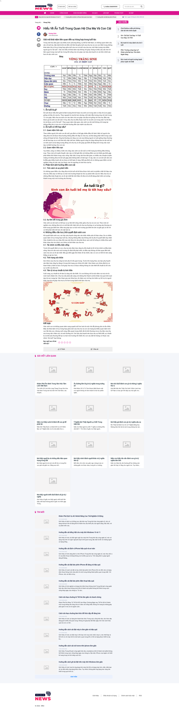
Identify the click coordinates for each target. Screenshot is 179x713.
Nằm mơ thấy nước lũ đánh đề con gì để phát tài (51, 423)
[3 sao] (65, 342)
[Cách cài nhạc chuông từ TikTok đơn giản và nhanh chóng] (46, 602)
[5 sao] (70, 342)
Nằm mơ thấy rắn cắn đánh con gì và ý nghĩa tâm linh (125, 459)
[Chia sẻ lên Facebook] (39, 34)
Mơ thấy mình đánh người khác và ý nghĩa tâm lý (89, 459)
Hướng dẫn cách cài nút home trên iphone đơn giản (77, 646)
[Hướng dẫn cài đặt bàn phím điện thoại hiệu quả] (46, 586)
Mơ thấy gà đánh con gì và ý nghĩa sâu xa (126, 422)
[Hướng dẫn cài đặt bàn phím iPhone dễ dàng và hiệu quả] (46, 570)
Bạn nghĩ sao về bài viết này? (49, 342)
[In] (39, 45)
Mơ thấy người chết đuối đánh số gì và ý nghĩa (51, 496)
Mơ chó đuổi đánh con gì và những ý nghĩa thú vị (126, 385)
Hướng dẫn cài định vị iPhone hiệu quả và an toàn (71, 17)
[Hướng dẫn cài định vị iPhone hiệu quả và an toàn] (46, 554)
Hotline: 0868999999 (111, 6)
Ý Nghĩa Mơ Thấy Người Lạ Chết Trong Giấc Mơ (88, 423)
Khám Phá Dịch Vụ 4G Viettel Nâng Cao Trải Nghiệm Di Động (81, 516)
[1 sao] (59, 342)
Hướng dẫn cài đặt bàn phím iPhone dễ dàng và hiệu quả (104, 17)
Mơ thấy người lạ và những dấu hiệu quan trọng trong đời (52, 459)
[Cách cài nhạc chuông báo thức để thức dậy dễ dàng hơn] (46, 619)
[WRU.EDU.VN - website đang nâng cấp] (44, 6)
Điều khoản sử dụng (110, 696)
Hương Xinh (52, 33)
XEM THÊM (73, 676)
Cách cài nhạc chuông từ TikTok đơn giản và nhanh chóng (80, 597)
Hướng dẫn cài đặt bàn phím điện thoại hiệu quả (76, 581)
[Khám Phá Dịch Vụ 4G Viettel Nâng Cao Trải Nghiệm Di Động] (46, 521)
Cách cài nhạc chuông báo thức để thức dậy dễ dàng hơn (80, 613)
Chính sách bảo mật (127, 696)
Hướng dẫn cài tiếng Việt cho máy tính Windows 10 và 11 (80, 532)
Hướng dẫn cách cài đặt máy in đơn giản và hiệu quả (78, 629)
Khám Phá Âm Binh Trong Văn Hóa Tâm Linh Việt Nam (51, 385)
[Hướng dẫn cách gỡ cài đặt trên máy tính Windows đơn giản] (46, 667)
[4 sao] (67, 342)
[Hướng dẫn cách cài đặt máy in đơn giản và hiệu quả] (46, 635)
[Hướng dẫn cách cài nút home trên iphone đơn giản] (46, 651)
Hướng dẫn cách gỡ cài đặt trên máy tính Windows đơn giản (81, 662)
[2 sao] (62, 342)
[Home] (39, 28)
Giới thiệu (96, 696)
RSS (140, 696)
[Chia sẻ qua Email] (39, 40)
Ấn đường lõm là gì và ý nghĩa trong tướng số (89, 385)
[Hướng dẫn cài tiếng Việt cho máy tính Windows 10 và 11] (46, 538)
